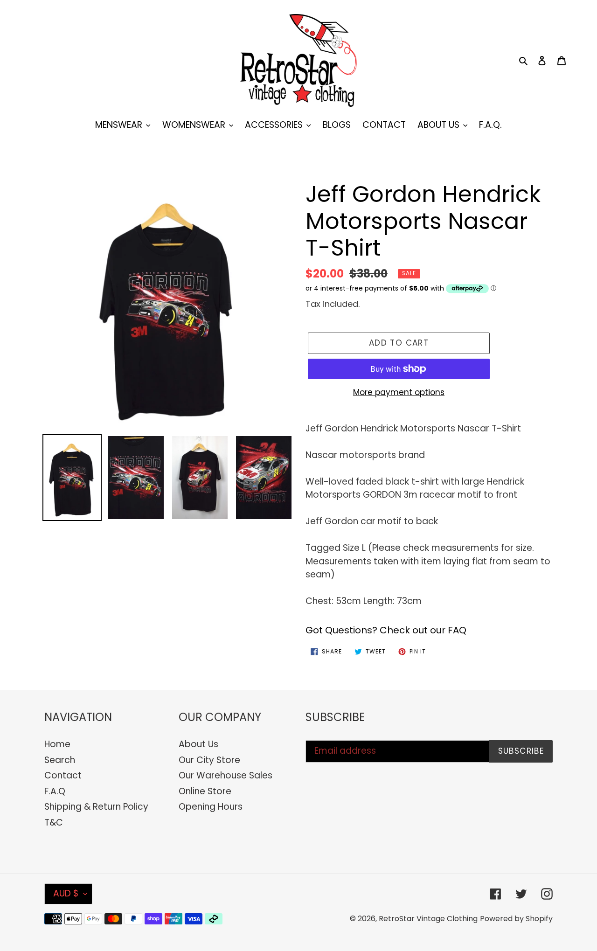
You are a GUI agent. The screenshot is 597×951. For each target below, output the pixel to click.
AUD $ (66, 893)
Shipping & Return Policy (96, 806)
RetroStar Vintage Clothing (428, 918)
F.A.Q (54, 791)
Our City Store (209, 760)
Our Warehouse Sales (225, 775)
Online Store (205, 791)
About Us (198, 744)
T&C (53, 822)
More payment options (398, 392)
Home (57, 744)
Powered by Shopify (516, 918)
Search (59, 760)
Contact (63, 775)
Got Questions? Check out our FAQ (385, 630)
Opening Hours (211, 806)
